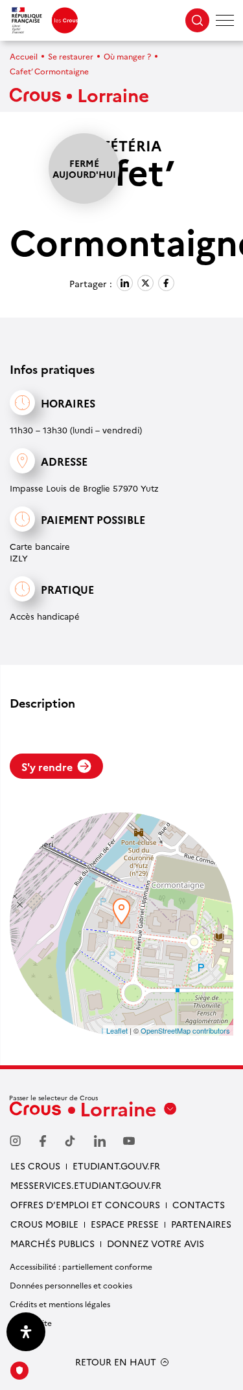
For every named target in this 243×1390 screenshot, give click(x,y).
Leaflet (117, 1030)
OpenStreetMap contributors (185, 1030)
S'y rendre (47, 766)
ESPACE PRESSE (125, 1223)
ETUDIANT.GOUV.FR (116, 1165)
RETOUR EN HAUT (115, 1362)
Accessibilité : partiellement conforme (81, 1266)
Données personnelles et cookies (71, 1284)
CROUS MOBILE (44, 1223)
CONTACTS (198, 1204)
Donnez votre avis (155, 1243)
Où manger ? (127, 55)
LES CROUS (35, 1165)
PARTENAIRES (201, 1223)
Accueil (24, 55)
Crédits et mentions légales (60, 1303)
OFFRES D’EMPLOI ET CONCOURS (85, 1204)
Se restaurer (70, 55)
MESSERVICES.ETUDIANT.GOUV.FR (85, 1184)
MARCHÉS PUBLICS (52, 1243)
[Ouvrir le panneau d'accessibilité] (25, 1331)
